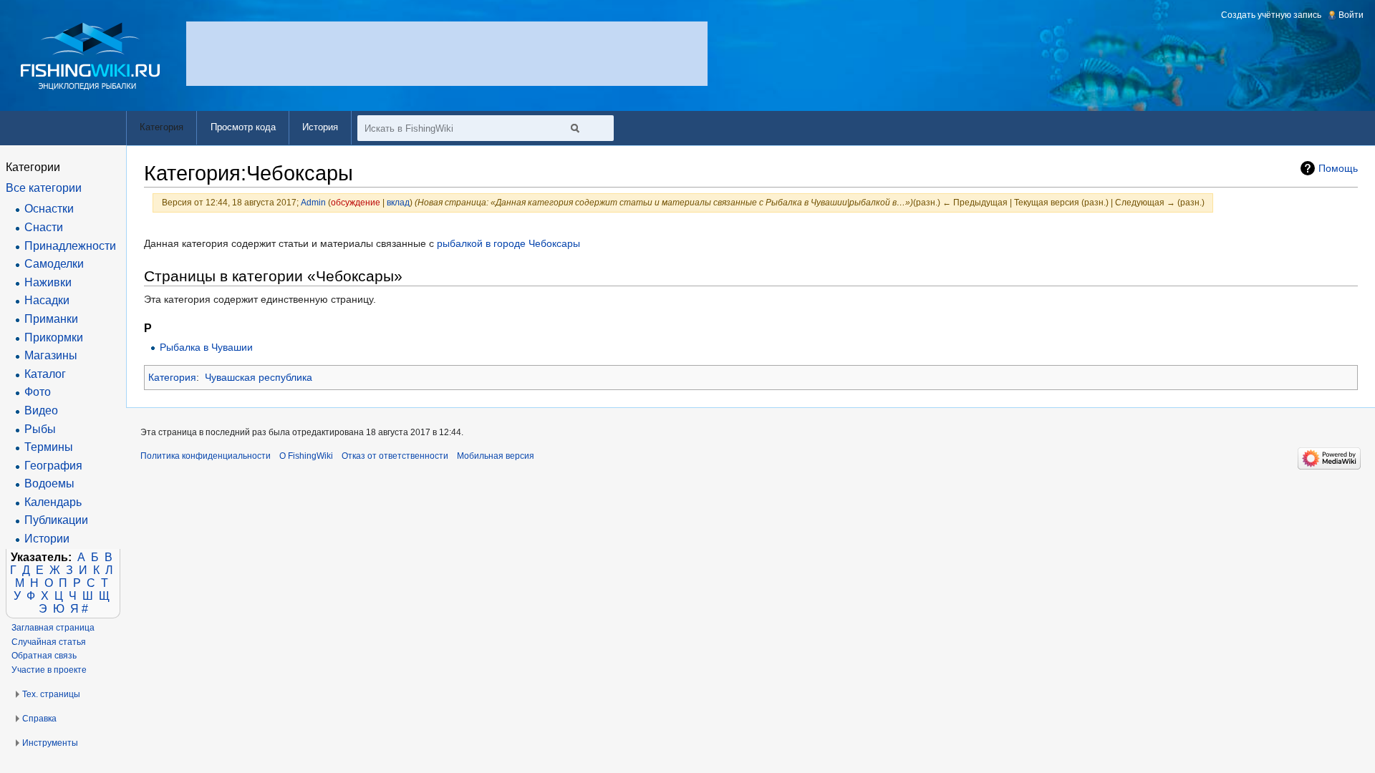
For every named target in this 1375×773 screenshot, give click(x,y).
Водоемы (49, 483)
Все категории (44, 188)
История (320, 127)
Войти (1351, 15)
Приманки (51, 319)
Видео (41, 410)
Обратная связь (44, 656)
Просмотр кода (243, 127)
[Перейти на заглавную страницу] (90, 56)
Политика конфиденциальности (205, 456)
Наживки (48, 282)
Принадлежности (70, 246)
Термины (48, 447)
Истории (46, 539)
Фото (37, 392)
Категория (172, 377)
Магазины (50, 355)
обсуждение (355, 202)
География (53, 466)
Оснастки (49, 209)
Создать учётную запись (1271, 15)
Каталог (45, 374)
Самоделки (54, 264)
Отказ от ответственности (395, 456)
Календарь (53, 502)
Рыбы (40, 429)
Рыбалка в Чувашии (206, 347)
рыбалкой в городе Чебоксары (508, 243)
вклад (398, 202)
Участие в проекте (49, 670)
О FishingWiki (306, 456)
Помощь (1338, 168)
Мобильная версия (495, 456)
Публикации (56, 520)
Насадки (46, 300)
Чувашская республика (258, 377)
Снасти (43, 227)
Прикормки (53, 337)
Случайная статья (48, 642)
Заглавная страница (53, 628)
